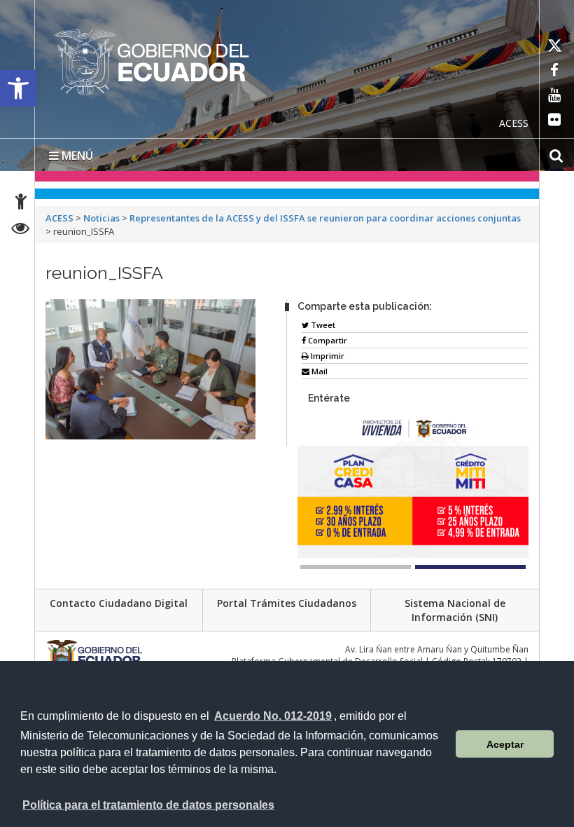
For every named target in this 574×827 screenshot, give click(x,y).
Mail (318, 371)
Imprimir (326, 355)
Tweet (322, 325)
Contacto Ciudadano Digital (119, 603)
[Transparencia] (20, 230)
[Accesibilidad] (21, 203)
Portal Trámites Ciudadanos (286, 603)
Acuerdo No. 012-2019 (273, 716)
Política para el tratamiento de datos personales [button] (148, 805)
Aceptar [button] (505, 744)
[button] (18, 88)
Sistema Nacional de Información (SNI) (455, 610)
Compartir (326, 340)
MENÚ (76, 155)
